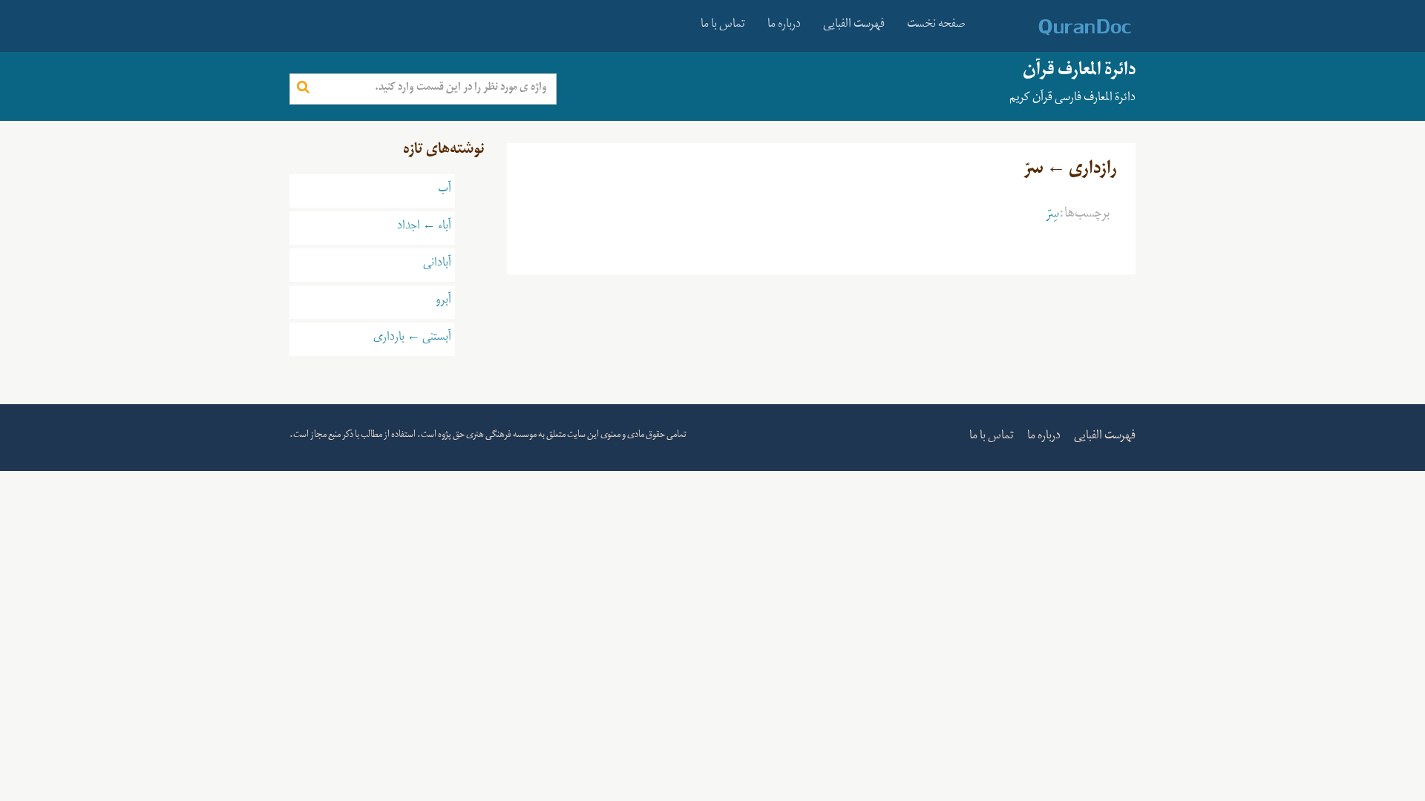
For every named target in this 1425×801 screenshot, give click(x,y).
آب (444, 190)
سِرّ (1052, 215)
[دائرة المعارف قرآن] (1065, 27)
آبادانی (437, 264)
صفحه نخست (936, 26)
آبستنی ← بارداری (412, 339)
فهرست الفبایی (854, 26)
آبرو (443, 302)
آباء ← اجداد (424, 227)
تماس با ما (723, 26)
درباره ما (784, 26)
